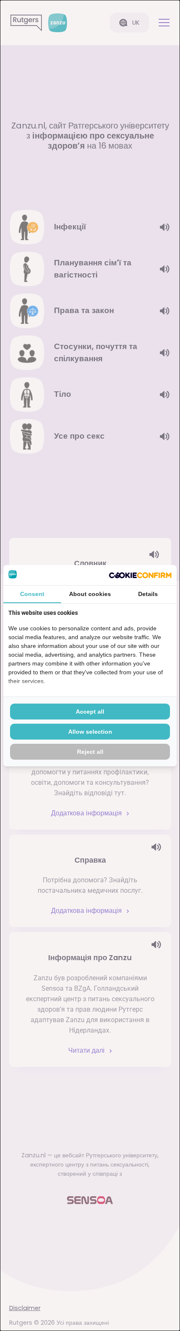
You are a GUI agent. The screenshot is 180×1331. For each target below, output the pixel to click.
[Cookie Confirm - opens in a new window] (140, 575)
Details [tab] (148, 594)
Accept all (90, 711)
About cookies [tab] (90, 594)
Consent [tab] (32, 594)
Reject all (90, 751)
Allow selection (90, 731)
